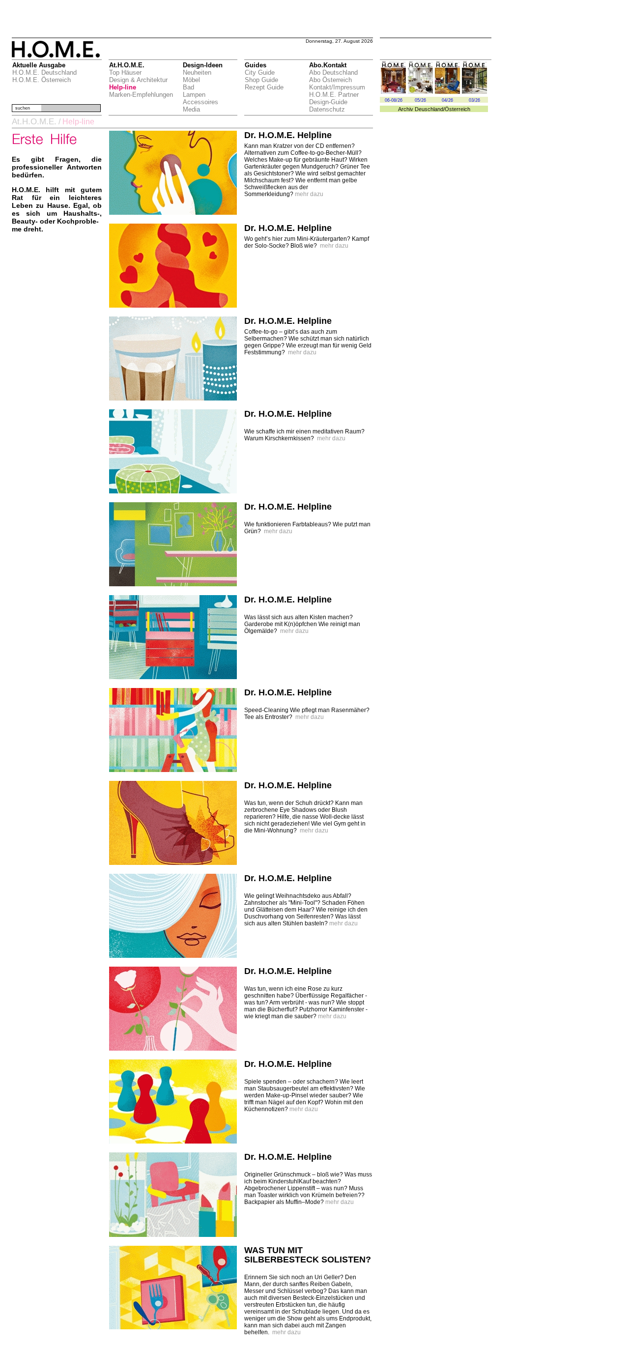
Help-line (122, 87)
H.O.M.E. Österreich (41, 80)
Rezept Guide (264, 87)
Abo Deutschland (333, 72)
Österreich (457, 109)
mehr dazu (309, 194)
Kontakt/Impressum (337, 87)
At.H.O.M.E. (34, 121)
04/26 (447, 100)
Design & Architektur (138, 80)
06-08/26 (393, 100)
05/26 (420, 100)
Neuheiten (197, 72)
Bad (188, 87)
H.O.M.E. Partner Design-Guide (334, 98)
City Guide (260, 72)
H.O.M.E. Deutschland (44, 72)
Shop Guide (261, 80)
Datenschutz (327, 109)
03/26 (474, 100)
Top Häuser (125, 72)
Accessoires (200, 102)
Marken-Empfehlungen (141, 94)
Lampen (194, 94)
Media (191, 109)
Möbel (191, 80)
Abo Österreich (330, 80)
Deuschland (429, 109)
